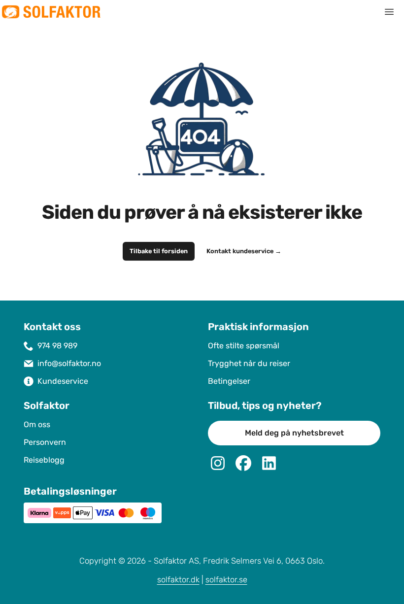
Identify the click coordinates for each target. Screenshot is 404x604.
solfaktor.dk (178, 579)
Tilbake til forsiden (159, 251)
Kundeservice (62, 381)
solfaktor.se (226, 579)
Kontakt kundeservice (243, 251)
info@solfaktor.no (69, 363)
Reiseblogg (44, 460)
